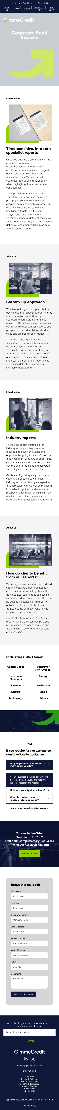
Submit (29, 1041)
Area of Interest (18, 950)
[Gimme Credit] (18, 20)
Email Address (17, 927)
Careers (26, 8)
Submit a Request (23, 994)
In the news (29, 1088)
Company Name (18, 915)
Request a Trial (38, 8)
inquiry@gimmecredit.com (29, 1065)
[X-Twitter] (33, 1059)
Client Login (51, 8)
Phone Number (18, 938)
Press (16, 8)
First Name (16, 891)
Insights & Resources (29, 1084)
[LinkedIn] (26, 1059)
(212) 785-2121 (29, 1071)
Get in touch (41, 808)
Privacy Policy (29, 1105)
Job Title (15, 962)
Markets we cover (29, 1081)
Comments (16, 974)
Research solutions (29, 1079)
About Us (6, 8)
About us (29, 1076)
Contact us (29, 1091)
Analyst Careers (29, 1086)
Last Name (16, 903)
